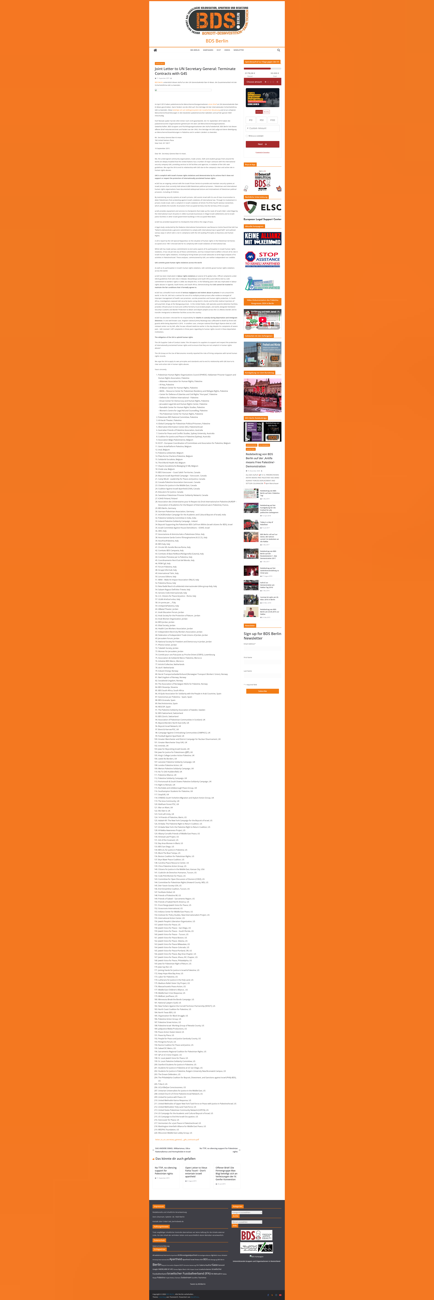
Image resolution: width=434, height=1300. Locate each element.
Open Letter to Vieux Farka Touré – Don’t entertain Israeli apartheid (196, 1172)
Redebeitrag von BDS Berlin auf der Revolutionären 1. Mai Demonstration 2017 (268, 554)
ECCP (219, 50)
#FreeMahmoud (158, 1255)
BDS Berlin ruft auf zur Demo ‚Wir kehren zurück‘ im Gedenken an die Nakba (269, 538)
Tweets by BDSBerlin (198, 1284)
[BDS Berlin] (155, 50)
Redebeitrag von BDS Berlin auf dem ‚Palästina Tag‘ (270, 493)
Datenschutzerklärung (161, 1246)
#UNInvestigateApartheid (187, 1255)
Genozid (221, 1265)
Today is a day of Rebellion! (266, 523)
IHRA (188, 1269)
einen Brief (212, 104)
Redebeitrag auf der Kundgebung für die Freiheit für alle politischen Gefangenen (269, 509)
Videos (227, 50)
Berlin (157, 1264)
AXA (201, 1259)
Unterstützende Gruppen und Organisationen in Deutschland (256, 1261)
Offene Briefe (160, 63)
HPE (171, 1269)
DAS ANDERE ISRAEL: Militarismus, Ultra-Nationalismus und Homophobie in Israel (173, 1150)
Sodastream (186, 1277)
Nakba (225, 1274)
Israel (196, 1269)
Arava (197, 1259)
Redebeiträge (251, 449)
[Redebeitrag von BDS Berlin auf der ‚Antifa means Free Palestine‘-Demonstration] (262, 432)
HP (168, 1269)
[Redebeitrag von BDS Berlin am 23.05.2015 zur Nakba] (251, 613)
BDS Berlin (217, 41)
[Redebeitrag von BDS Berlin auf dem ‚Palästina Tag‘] (251, 494)
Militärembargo (264, 445)
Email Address (250, 644)
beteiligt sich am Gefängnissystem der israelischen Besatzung (196, 110)
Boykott (176, 1265)
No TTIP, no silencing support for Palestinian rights (219, 1150)
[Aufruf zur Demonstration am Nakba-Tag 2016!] (251, 586)
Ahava (219, 1255)
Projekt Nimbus (170, 1278)
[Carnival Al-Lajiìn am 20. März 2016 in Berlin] (251, 600)
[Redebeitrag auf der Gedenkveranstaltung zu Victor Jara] (251, 572)
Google (155, 1269)
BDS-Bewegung (212, 1259)
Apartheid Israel (188, 1259)
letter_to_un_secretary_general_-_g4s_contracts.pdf (177, 1139)
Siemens (177, 1278)
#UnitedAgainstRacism (204, 1255)
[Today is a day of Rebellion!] (251, 525)
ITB (212, 1274)
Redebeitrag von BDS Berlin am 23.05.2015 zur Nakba (269, 611)
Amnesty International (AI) (161, 1260)
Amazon (224, 1255)
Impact (192, 1269)
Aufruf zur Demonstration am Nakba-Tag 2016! (267, 585)
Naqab (155, 1278)
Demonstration (251, 445)
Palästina (161, 1277)
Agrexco (214, 1255)
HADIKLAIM (162, 1269)
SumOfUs (195, 1278)
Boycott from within (168, 1265)
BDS (205, 1259)
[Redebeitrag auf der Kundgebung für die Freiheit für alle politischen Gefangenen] (251, 510)
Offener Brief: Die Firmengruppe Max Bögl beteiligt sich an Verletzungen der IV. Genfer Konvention (226, 1173)
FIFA (197, 1265)
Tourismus (202, 1277)
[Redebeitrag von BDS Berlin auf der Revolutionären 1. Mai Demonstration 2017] (251, 556)
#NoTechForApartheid (170, 1255)
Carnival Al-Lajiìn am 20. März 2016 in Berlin (269, 598)
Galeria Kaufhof (205, 1265)
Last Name (248, 671)
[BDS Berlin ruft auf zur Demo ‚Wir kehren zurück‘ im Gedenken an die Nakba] (251, 539)
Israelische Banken (205, 1269)
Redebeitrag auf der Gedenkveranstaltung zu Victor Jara (269, 570)
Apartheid (175, 1259)
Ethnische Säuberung (189, 1265)
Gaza (215, 1265)
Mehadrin (218, 1274)
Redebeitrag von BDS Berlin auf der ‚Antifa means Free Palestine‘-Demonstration (260, 460)
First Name (248, 657)
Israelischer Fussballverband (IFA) (188, 1273)
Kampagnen (208, 50)
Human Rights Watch (179, 1269)
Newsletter (239, 50)
